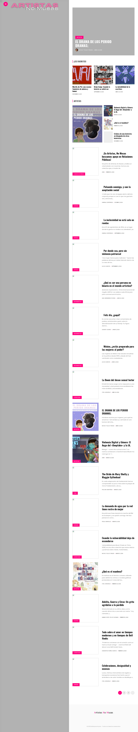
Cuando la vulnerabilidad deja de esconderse (118, 539)
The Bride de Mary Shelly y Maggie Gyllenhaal (115, 475)
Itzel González (106, 392)
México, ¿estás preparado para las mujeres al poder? (118, 348)
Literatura (77, 397)
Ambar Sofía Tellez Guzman (110, 617)
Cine (75, 493)
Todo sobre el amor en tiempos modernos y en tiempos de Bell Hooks (117, 635)
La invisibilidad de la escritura (122, 88)
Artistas (79, 37)
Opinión (76, 525)
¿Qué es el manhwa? (121, 123)
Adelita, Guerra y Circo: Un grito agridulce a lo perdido (118, 603)
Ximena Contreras (107, 202)
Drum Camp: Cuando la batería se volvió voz (102, 88)
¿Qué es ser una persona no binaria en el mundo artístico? (117, 284)
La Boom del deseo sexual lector (118, 380)
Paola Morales (106, 521)
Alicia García (106, 266)
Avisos (76, 206)
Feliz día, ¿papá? (112, 315)
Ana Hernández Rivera (108, 298)
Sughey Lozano (106, 329)
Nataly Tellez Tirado (108, 426)
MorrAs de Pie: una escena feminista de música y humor (81, 89)
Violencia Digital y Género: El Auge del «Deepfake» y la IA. (95, 43)
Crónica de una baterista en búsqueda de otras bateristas (123, 136)
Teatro (76, 621)
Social (76, 238)
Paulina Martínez (107, 489)
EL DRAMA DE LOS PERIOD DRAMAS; (83, 116)
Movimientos (77, 301)
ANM (80, 50)
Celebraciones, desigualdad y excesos (116, 667)
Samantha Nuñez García (109, 651)
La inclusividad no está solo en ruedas (118, 221)
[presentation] (126, 11)
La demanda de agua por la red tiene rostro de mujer (117, 507)
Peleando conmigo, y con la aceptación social (116, 188)
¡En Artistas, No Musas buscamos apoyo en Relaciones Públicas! (117, 157)
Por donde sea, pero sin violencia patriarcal (114, 252)
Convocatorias (79, 174)
